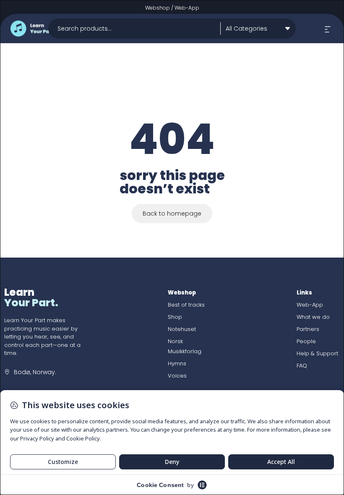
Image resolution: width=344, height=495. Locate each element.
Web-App (187, 7)
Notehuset (182, 329)
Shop (175, 317)
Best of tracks (186, 305)
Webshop (157, 7)
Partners (308, 329)
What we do (313, 317)
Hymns (177, 363)
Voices (177, 376)
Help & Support (317, 353)
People (306, 341)
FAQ (302, 366)
